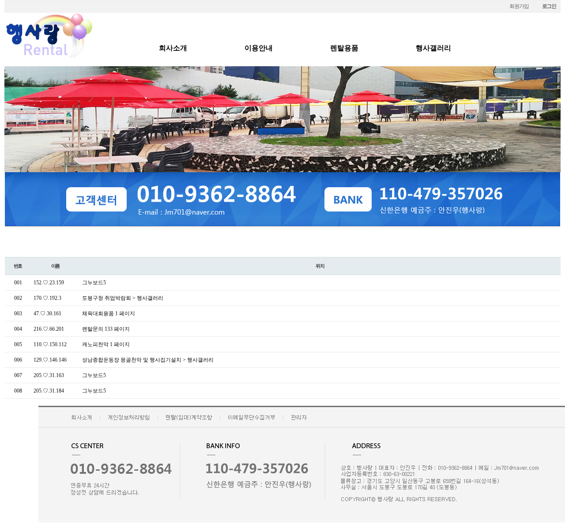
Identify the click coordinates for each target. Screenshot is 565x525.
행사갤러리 (433, 48)
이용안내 (259, 48)
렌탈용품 (344, 48)
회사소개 (173, 48)
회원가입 (518, 6)
